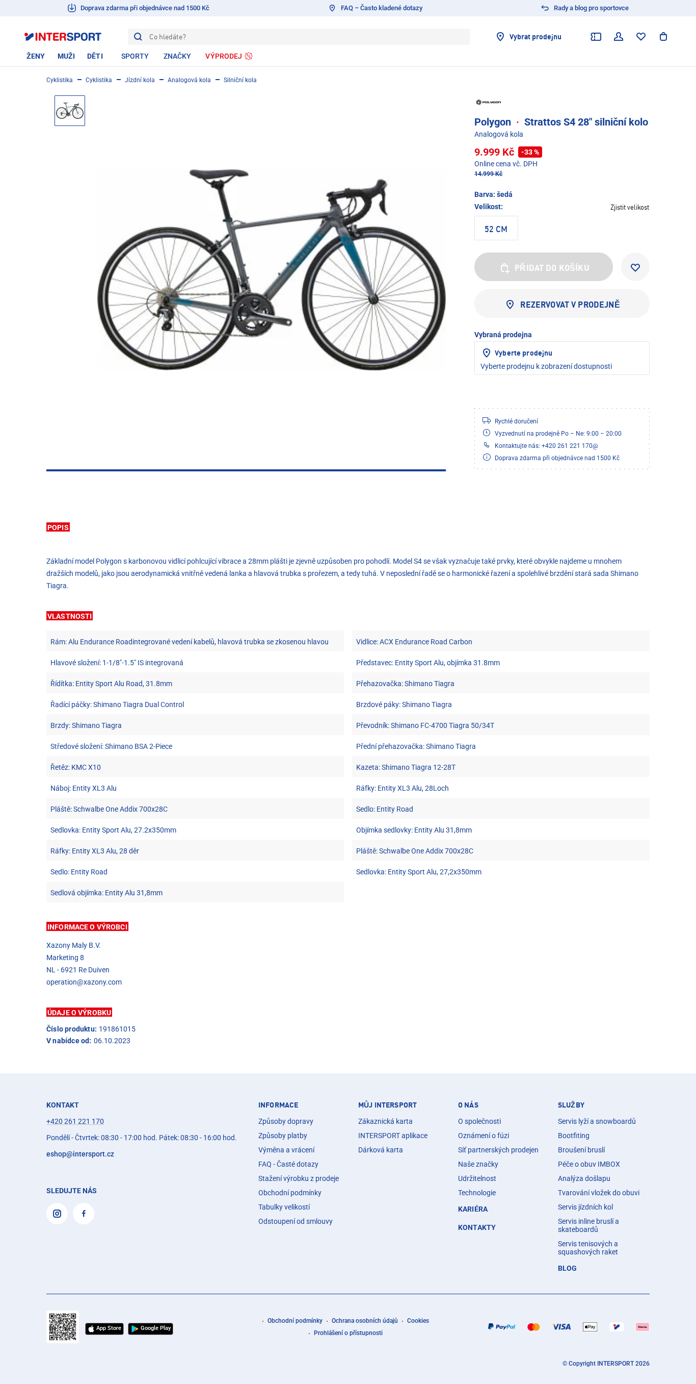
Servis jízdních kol (585, 1207)
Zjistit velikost (629, 207)
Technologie (477, 1193)
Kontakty (477, 1227)
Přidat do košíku (552, 268)
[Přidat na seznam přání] (635, 267)
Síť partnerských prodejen (498, 1150)
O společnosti (479, 1121)
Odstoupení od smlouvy (295, 1221)
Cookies (418, 1320)
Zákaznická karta (385, 1121)
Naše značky (478, 1164)
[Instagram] (57, 1213)
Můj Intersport (387, 1105)
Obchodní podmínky (290, 1193)
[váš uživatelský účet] (618, 37)
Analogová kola (189, 80)
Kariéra (473, 1209)
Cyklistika (59, 80)
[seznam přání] (641, 37)
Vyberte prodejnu (523, 352)
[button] (348, 527)
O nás (468, 1105)
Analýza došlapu (584, 1178)
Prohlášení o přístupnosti (348, 1333)
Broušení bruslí (581, 1150)
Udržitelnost (477, 1178)
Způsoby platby (282, 1135)
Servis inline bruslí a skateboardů (588, 1225)
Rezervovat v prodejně (570, 304)
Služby (571, 1105)
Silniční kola (240, 80)
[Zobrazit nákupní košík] (663, 37)
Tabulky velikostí (284, 1207)
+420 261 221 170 (75, 1121)
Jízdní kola (140, 80)
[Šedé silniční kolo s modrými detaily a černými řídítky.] (271, 269)
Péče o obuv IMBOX (589, 1164)
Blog (567, 1268)
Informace (278, 1105)
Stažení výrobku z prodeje (298, 1178)
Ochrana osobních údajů (365, 1320)
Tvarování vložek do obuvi (598, 1193)
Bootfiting (574, 1135)
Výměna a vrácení (286, 1150)
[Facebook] (83, 1213)
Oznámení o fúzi (483, 1135)
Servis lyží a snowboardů (597, 1121)
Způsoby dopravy (285, 1121)
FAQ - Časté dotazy (288, 1164)
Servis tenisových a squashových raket (588, 1248)
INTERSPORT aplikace (392, 1135)
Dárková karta (380, 1150)
